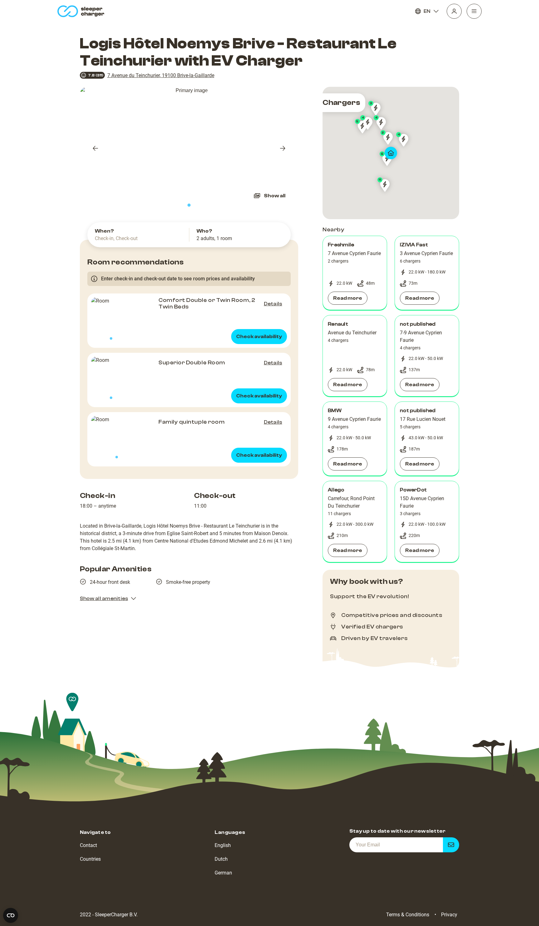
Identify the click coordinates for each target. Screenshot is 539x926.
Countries (90, 859)
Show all (274, 196)
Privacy (449, 915)
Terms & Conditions (407, 915)
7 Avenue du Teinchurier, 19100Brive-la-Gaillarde (160, 75)
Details (273, 304)
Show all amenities (104, 598)
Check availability (259, 336)
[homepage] (82, 11)
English (223, 845)
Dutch (221, 859)
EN (427, 11)
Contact (88, 845)
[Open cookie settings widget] (10, 915)
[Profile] (454, 11)
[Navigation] (474, 11)
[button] (355, 273)
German (223, 873)
